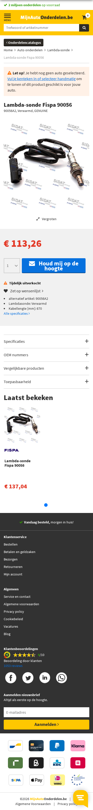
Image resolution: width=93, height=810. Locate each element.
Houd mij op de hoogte (56, 265)
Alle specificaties (16, 313)
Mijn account (13, 574)
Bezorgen (11, 559)
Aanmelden (45, 724)
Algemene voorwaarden (21, 604)
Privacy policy (14, 611)
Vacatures (11, 626)
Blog (7, 634)
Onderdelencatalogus (24, 42)
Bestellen (11, 544)
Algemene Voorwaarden (33, 804)
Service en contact (17, 596)
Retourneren (13, 566)
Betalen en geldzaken (19, 552)
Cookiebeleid (13, 619)
